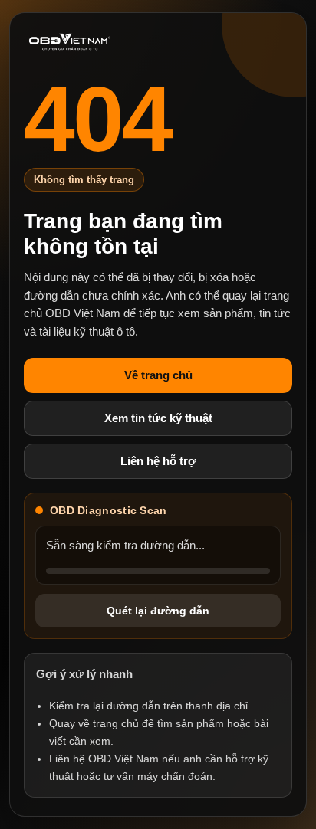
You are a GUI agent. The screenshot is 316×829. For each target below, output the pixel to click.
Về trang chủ (158, 375)
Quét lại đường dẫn (158, 611)
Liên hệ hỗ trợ (158, 460)
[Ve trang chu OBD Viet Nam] (70, 42)
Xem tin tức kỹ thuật (158, 417)
